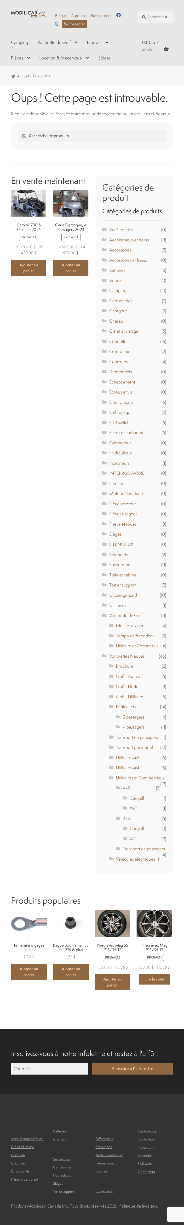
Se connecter (74, 24)
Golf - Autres (128, 676)
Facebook (118, 15)
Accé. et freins (122, 229)
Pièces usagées (123, 514)
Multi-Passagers (130, 625)
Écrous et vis (120, 392)
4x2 (126, 788)
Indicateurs (119, 463)
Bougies (116, 280)
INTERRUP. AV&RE (126, 473)
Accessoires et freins (128, 260)
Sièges (115, 534)
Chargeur (118, 311)
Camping (19, 42)
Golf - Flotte (127, 686)
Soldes (104, 58)
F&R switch (119, 422)
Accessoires (120, 250)
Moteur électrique (126, 493)
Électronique (121, 402)
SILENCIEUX (121, 544)
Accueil (23, 76)
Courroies (118, 361)
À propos (78, 15)
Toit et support (122, 585)
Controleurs (120, 351)
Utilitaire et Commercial (138, 646)
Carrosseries (120, 301)
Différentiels (120, 371)
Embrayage (119, 412)
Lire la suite (154, 979)
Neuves (94, 42)
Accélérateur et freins (129, 240)
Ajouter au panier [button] (28, 267)
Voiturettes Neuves (126, 656)
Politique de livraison (138, 1206)
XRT (133, 808)
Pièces (17, 58)
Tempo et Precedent (135, 636)
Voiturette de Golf (54, 42)
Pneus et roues (123, 524)
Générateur (120, 443)
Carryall (137, 798)
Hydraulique (120, 453)
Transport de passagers (137, 737)
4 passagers (133, 727)
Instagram (57, 23)
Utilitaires (117, 605)
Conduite (117, 341)
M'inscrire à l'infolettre (132, 1068)
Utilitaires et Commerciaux (140, 778)
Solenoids (118, 554)
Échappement (122, 382)
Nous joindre (101, 15)
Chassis (116, 321)
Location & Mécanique (60, 58)
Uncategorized (123, 595)
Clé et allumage (123, 331)
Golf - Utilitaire (129, 696)
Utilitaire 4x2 (127, 757)
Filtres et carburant (126, 432)
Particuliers (126, 706)
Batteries (117, 270)
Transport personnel (134, 747)
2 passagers (133, 717)
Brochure (124, 666)
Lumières (117, 483)
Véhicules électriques (135, 859)
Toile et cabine (122, 575)
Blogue (61, 15)
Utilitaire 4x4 (127, 767)
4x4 (126, 818)
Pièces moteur (122, 504)
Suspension (120, 564)
